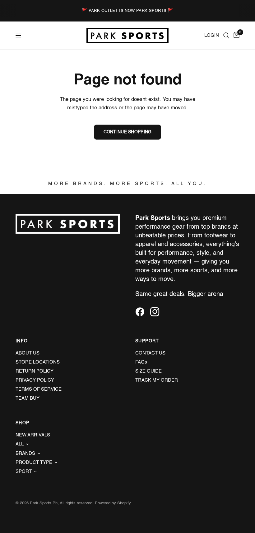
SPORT (24, 471)
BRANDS (25, 453)
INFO (22, 341)
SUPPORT (147, 341)
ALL (20, 444)
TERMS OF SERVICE (39, 389)
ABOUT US (27, 353)
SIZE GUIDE (148, 371)
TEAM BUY (27, 398)
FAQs (141, 362)
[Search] (226, 35)
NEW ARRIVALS (33, 435)
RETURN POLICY (34, 371)
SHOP (23, 423)
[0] (235, 35)
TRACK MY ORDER (156, 380)
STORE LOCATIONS (38, 362)
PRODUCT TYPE (34, 462)
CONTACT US (150, 353)
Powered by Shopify (113, 503)
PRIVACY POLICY (35, 380)
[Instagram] (157, 312)
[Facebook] (142, 312)
